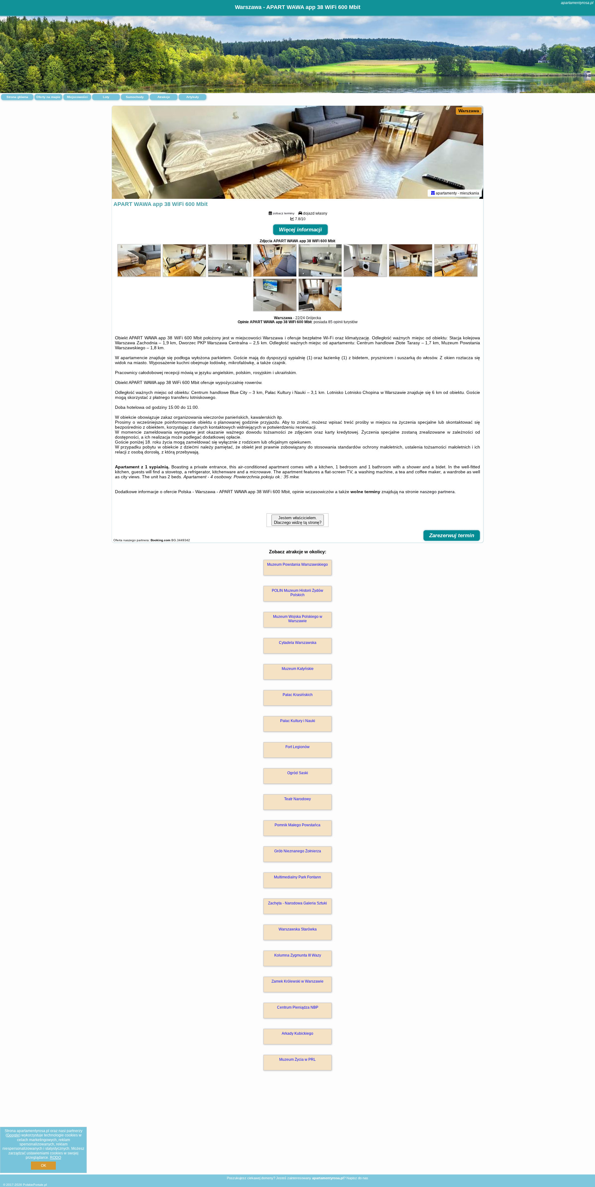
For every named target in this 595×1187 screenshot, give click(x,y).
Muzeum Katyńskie (298, 669)
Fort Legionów (297, 747)
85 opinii (335, 322)
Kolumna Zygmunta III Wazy (297, 955)
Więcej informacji (300, 230)
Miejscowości (77, 97)
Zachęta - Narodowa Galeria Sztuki (297, 903)
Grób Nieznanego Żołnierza (297, 851)
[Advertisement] (297, 1129)
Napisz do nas (357, 1178)
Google (13, 1135)
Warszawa (468, 110)
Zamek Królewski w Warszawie (297, 981)
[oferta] (433, 193)
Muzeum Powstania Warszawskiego (297, 564)
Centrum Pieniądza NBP (297, 1007)
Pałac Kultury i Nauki (297, 721)
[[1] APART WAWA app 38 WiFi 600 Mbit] (297, 152)
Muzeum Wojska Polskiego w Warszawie (297, 618)
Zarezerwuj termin (451, 535)
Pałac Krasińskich (298, 695)
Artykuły (192, 97)
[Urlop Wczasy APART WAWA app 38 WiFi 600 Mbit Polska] (139, 275)
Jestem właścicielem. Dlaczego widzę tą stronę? (297, 520)
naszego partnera (437, 491)
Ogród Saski (297, 773)
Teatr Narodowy (297, 799)
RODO (55, 1157)
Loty (106, 97)
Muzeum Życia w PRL (297, 1059)
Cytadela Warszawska (297, 642)
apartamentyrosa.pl (577, 3)
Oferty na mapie (48, 97)
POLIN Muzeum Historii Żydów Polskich (297, 592)
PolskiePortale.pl (35, 1184)
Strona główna (17, 97)
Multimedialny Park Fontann (297, 877)
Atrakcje (163, 97)
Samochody (135, 97)
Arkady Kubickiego (297, 1033)
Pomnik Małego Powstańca (297, 825)
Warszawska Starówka (298, 929)
